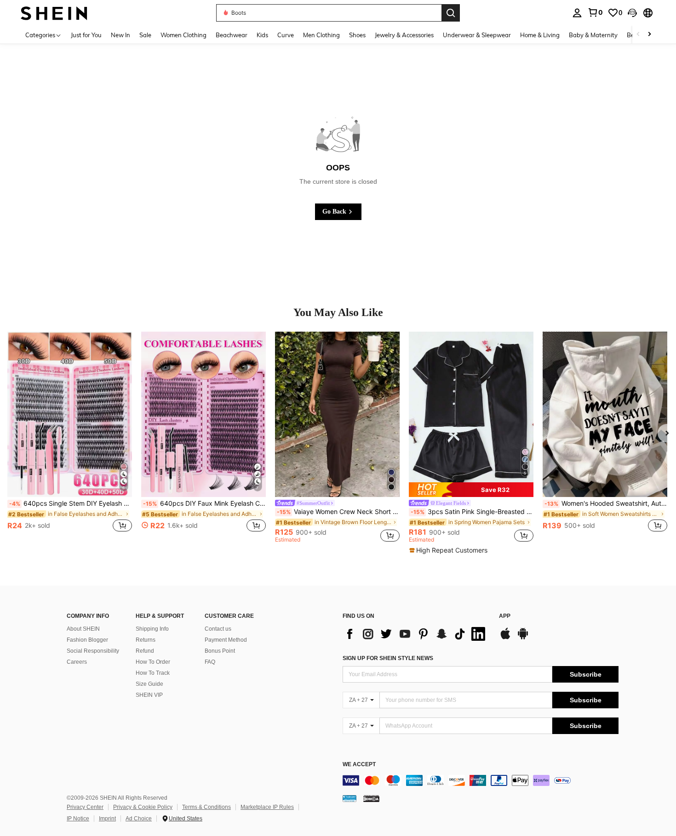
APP (504, 616)
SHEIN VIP (149, 695)
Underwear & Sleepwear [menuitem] (477, 35)
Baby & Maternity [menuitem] (593, 35)
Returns (145, 640)
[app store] (505, 638)
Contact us (218, 629)
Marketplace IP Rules (267, 807)
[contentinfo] (481, 780)
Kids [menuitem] (262, 35)
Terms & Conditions (206, 807)
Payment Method (226, 640)
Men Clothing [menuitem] (321, 35)
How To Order (153, 662)
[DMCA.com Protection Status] (371, 798)
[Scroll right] (649, 35)
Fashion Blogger (87, 640)
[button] (632, 12)
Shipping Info (152, 629)
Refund (145, 651)
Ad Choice (139, 818)
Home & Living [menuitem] (540, 35)
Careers (77, 662)
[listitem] (69, 437)
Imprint (107, 818)
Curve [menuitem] (285, 35)
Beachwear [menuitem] (231, 35)
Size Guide (149, 684)
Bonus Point (220, 651)
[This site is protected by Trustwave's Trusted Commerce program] (349, 798)
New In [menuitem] (120, 35)
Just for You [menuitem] (86, 35)
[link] (595, 12)
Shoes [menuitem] (357, 35)
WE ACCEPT (359, 765)
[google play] (522, 638)
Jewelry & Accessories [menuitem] (404, 35)
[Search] (450, 13)
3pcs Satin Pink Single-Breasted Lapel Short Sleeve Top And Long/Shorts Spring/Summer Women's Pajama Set (472, 511)
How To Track (153, 673)
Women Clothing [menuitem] (183, 35)
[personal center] (577, 12)
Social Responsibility (93, 651)
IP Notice (78, 818)
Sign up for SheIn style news (388, 658)
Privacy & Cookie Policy (142, 807)
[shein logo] (54, 12)
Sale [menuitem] (145, 35)
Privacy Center (85, 807)
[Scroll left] (638, 35)
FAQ (210, 662)
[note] (471, 489)
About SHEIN (83, 629)
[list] (416, 634)
